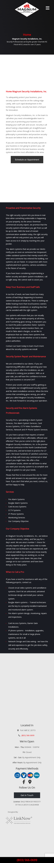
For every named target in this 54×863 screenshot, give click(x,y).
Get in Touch (27, 795)
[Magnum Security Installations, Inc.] (21, 9)
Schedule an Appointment (27, 159)
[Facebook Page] (23, 782)
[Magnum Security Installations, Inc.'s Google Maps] (30, 782)
